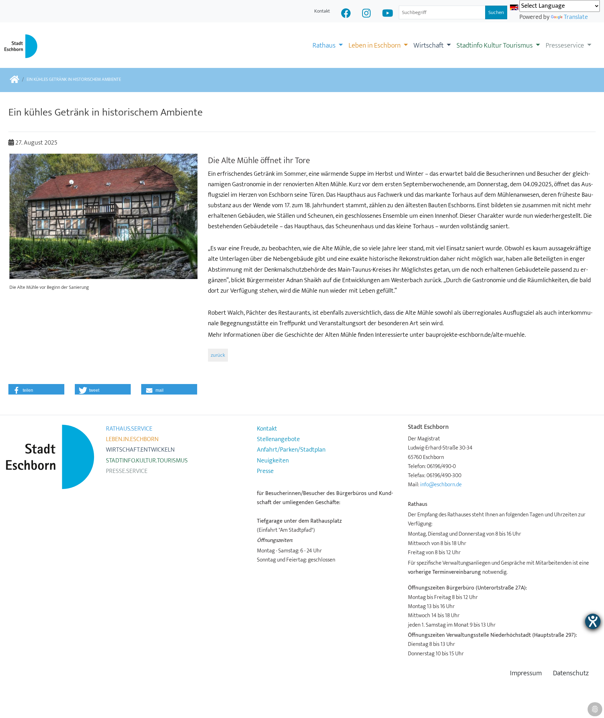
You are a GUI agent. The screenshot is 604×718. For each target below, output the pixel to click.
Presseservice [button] (565, 45)
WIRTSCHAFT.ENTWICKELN (140, 450)
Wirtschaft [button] (429, 45)
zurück (218, 355)
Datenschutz (571, 673)
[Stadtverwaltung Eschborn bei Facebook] (346, 14)
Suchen (496, 12)
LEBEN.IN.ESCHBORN (132, 439)
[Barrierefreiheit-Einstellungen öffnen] (593, 621)
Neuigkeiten (273, 460)
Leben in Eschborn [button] (375, 45)
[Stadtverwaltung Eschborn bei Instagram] (366, 14)
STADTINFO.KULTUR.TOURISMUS (147, 460)
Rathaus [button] (324, 45)
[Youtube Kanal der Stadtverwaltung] (387, 14)
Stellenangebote (278, 439)
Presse (265, 471)
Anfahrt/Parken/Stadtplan (291, 450)
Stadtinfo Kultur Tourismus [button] (495, 45)
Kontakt (322, 11)
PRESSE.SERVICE (127, 471)
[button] (36, 389)
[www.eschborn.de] (14, 80)
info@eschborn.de (441, 484)
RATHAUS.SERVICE (129, 429)
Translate (576, 17)
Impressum (526, 673)
